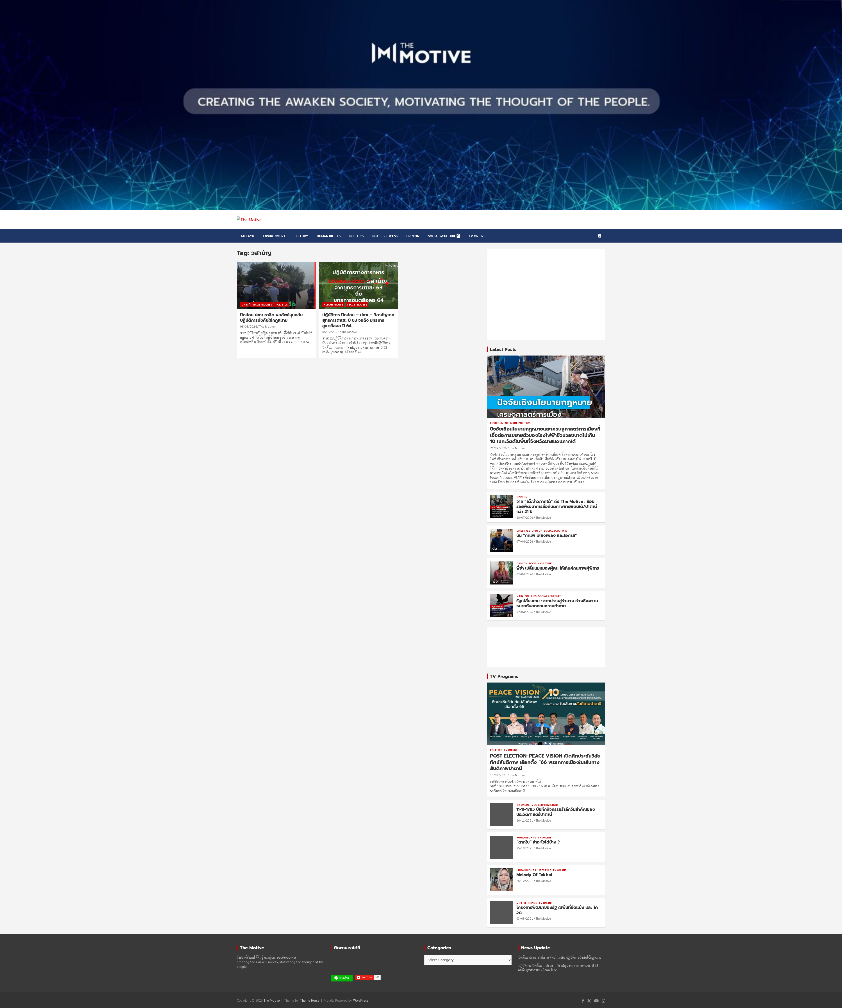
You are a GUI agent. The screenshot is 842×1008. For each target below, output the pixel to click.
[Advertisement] (546, 294)
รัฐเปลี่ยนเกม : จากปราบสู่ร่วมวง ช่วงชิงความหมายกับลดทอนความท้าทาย (557, 603)
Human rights (329, 236)
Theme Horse (309, 1000)
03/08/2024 (248, 326)
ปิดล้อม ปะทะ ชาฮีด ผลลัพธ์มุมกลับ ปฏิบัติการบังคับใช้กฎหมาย (271, 317)
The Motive (267, 326)
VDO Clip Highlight (545, 804)
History (301, 236)
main (244, 304)
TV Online (477, 236)
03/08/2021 (524, 918)
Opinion (412, 236)
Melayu (247, 236)
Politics (356, 236)
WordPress (360, 1000)
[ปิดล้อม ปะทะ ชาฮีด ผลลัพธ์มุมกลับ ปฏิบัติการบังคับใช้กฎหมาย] (276, 285)
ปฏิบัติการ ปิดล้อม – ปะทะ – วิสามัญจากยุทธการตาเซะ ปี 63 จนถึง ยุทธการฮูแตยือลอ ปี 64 (358, 320)
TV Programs (504, 676)
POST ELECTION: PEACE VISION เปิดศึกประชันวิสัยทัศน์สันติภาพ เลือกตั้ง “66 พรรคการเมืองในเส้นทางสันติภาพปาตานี (545, 762)
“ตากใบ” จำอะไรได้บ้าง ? (538, 842)
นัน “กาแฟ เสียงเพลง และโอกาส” (546, 535)
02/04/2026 (524, 612)
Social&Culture (442, 236)
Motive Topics (526, 902)
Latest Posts (503, 349)
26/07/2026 (498, 448)
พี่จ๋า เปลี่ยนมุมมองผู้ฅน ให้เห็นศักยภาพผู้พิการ (557, 568)
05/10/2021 (330, 332)
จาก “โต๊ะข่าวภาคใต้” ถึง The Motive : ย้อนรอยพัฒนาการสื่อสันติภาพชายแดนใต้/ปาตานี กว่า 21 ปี (556, 506)
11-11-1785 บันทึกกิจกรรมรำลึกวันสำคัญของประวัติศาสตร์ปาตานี (555, 812)
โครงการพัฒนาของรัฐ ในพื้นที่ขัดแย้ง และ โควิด (557, 910)
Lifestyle (523, 530)
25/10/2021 (524, 848)
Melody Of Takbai (534, 875)
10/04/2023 (498, 775)
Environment (274, 236)
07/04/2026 (524, 541)
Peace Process (385, 236)
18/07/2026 (524, 517)
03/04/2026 (524, 574)
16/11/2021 (524, 820)
